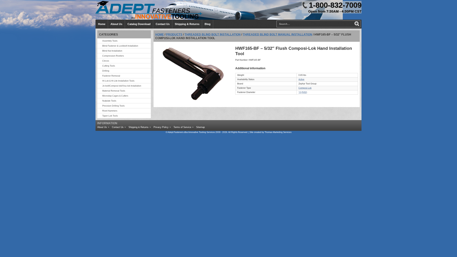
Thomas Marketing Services (278, 132)
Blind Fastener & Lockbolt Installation (120, 46)
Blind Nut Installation (112, 51)
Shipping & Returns (139, 127)
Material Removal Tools (113, 91)
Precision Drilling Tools (113, 106)
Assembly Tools (109, 41)
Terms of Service (182, 127)
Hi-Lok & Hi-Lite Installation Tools (118, 81)
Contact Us (118, 127)
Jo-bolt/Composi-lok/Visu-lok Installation (121, 86)
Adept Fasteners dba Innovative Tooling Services (191, 132)
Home (159, 34)
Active (301, 79)
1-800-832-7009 (335, 5)
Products (174, 34)
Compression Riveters (113, 56)
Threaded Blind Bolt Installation (213, 34)
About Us (102, 127)
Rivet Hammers (109, 111)
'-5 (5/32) (302, 92)
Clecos (105, 61)
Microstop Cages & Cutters (115, 96)
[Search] (356, 23)
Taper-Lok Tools (110, 116)
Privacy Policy (161, 127)
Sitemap (200, 127)
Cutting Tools (108, 66)
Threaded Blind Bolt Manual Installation (277, 34)
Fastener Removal (111, 76)
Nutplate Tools (109, 101)
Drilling (105, 71)
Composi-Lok (305, 88)
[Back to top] (444, 244)
